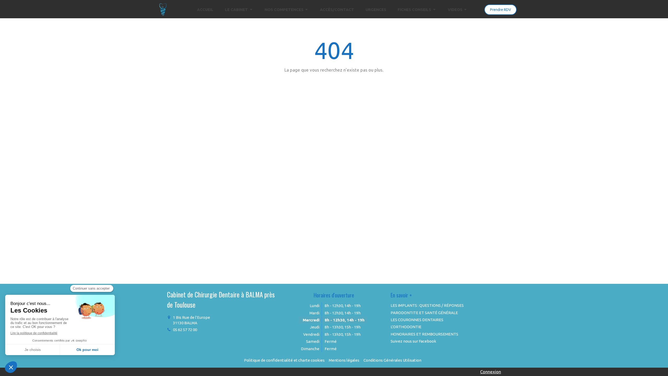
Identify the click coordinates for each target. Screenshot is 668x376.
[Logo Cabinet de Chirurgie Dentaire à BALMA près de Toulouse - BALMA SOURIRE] (163, 14)
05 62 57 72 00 (185, 329)
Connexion (490, 371)
